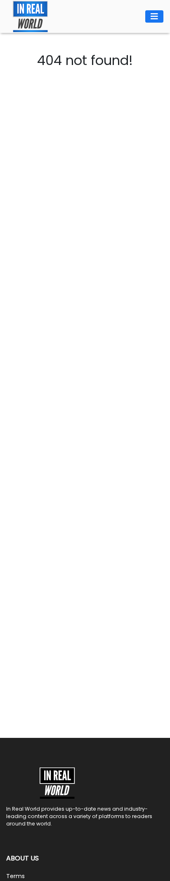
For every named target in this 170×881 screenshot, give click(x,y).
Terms (15, 876)
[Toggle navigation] (154, 16)
